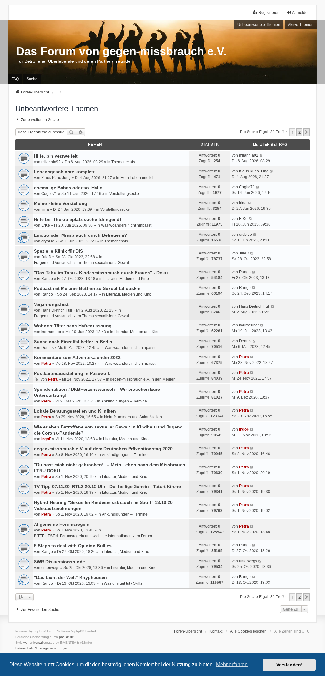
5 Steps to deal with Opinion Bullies (73, 545)
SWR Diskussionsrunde (59, 561)
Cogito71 (49, 193)
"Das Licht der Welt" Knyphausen (70, 577)
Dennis (47, 347)
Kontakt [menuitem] (215, 631)
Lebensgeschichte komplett (64, 171)
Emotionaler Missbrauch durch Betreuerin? (80, 235)
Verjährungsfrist (51, 304)
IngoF (46, 439)
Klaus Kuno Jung (56, 178)
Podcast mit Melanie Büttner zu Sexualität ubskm (87, 288)
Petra (46, 363)
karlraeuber (51, 332)
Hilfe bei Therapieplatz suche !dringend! (77, 219)
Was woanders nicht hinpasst (126, 225)
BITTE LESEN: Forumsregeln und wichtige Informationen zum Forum (93, 536)
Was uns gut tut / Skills (123, 583)
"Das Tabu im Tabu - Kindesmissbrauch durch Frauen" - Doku (101, 272)
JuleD (46, 257)
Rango (47, 278)
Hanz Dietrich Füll (56, 310)
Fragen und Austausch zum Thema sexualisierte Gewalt (82, 263)
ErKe (45, 225)
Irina (45, 209)
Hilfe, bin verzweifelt (56, 155)
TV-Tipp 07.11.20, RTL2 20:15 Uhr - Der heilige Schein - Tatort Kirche (107, 486)
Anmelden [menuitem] (301, 12)
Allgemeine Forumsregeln (62, 524)
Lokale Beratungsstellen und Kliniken (75, 411)
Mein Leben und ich (137, 178)
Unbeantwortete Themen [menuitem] (258, 25)
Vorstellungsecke (124, 193)
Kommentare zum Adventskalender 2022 (77, 357)
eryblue (47, 241)
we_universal (33, 642)
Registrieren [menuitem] (269, 12)
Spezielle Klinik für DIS (58, 251)
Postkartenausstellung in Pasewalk (72, 373)
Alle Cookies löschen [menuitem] (248, 631)
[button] (306, 132)
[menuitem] (24, 648)
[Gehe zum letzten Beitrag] (261, 155)
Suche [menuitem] (31, 79)
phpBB (39, 631)
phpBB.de (66, 637)
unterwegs (50, 567)
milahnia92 (51, 162)
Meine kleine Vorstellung (60, 203)
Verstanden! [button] (289, 664)
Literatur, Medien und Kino (126, 278)
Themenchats (123, 162)
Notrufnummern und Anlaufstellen (133, 417)
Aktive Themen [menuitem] (301, 25)
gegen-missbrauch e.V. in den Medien (143, 379)
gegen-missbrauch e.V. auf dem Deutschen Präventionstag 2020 (103, 448)
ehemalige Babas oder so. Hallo (68, 187)
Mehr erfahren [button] (232, 664)
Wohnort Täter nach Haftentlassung (73, 325)
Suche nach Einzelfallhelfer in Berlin (73, 341)
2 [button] (299, 132)
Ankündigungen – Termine (124, 401)
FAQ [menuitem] (15, 79)
